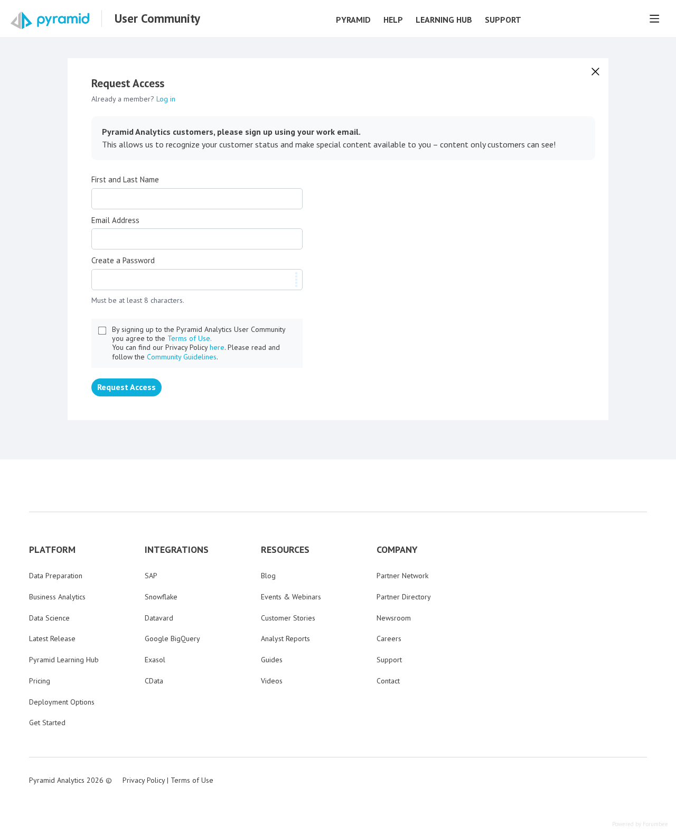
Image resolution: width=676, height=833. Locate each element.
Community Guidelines (182, 357)
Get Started (47, 722)
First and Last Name (125, 179)
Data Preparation (55, 575)
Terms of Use (192, 780)
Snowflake (161, 596)
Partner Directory (404, 596)
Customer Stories (288, 618)
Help (393, 20)
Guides (272, 659)
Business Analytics (57, 596)
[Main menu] (654, 18)
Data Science (49, 618)
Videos (272, 681)
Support (503, 20)
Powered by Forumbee (640, 824)
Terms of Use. (189, 338)
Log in (165, 99)
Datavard (159, 618)
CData (154, 681)
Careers (389, 638)
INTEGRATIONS (177, 550)
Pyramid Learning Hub (64, 659)
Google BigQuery (172, 638)
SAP (151, 575)
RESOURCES (285, 550)
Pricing (39, 681)
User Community (157, 18)
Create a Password (123, 260)
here (217, 347)
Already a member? (133, 99)
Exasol (155, 659)
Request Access (126, 387)
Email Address (115, 220)
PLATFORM (52, 550)
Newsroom (394, 618)
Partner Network (402, 575)
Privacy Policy (144, 780)
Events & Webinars (291, 596)
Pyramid (353, 20)
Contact (388, 681)
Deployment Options (62, 702)
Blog (268, 575)
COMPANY (397, 550)
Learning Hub (444, 20)
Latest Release (52, 638)
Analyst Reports (285, 638)
